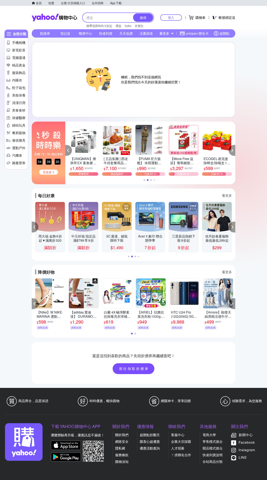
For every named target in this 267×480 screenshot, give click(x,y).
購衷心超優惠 (150, 441)
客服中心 (177, 434)
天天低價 (126, 33)
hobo (128, 25)
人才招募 (177, 448)
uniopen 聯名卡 (197, 33)
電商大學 (209, 434)
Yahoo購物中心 (54, 18)
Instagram (247, 449)
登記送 (65, 33)
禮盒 (118, 25)
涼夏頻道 (146, 33)
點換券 (45, 33)
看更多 (164, 33)
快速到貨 (105, 33)
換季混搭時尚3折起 (99, 25)
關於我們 (121, 434)
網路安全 (121, 441)
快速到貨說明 (213, 454)
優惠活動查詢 (150, 448)
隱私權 (120, 448)
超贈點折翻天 (150, 434)
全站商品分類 (213, 461)
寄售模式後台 (213, 441)
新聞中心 (246, 434)
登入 (171, 17)
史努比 (139, 25)
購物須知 (121, 461)
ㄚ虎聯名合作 (181, 454)
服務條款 (121, 454)
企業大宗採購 (181, 441)
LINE (243, 457)
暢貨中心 (85, 33)
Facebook (247, 442)
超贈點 (224, 33)
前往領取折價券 (134, 368)
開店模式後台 (213, 448)
